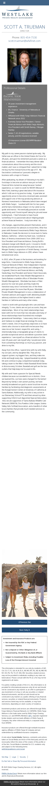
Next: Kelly (24, 630)
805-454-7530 (29, 37)
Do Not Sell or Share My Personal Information (19, 761)
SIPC (30, 716)
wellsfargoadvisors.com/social (13, 749)
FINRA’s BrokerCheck (9, 773)
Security (23, 757)
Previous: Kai (25, 622)
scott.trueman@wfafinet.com (24, 41)
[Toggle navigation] (4, 3)
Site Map (5, 757)
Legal (14, 757)
